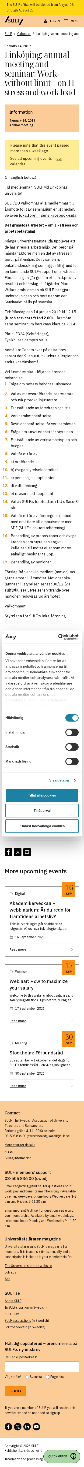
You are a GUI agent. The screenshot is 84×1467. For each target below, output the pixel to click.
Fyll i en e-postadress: (21, 1357)
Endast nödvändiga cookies (42, 826)
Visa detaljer (59, 780)
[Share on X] (17, 852)
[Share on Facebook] (8, 852)
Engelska (57, 1377)
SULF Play (12, 1314)
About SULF (13, 1301)
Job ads (10, 1272)
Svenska (36, 1377)
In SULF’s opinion (17, 1307)
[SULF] (14, 20)
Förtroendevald (16, 1327)
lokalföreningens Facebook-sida (47, 215)
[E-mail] (27, 852)
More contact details (20, 1145)
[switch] (72, 732)
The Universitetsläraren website (28, 1266)
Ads (7, 1279)
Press (9, 1151)
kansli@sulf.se (59, 1136)
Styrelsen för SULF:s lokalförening (35, 616)
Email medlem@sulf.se (21, 1210)
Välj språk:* (13, 1377)
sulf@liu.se (15, 590)
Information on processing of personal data (36, 1459)
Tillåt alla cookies (42, 795)
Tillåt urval (42, 810)
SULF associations (18, 1320)
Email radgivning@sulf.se (23, 1186)
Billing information (18, 1158)
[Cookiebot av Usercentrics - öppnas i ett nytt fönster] (59, 637)
